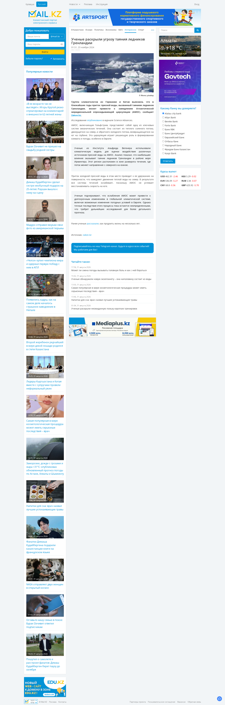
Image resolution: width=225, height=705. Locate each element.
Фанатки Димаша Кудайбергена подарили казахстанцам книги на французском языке (41, 544)
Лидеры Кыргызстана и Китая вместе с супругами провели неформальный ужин (44, 382)
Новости (74, 4)
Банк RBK (170, 129)
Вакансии (181, 702)
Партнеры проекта (138, 702)
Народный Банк (173, 145)
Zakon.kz (76, 115)
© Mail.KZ (43, 702)
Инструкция (101, 4)
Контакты (62, 702)
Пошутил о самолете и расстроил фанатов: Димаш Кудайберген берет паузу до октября (43, 662)
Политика (98, 30)
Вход (196, 4)
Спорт (141, 30)
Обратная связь (194, 702)
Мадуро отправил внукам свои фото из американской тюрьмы (45, 224)
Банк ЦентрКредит (175, 133)
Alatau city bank (173, 113)
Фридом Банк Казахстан (177, 149)
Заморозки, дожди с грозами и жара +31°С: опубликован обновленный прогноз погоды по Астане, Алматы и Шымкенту (45, 466)
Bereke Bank (171, 121)
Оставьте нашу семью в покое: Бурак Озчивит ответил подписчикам (44, 621)
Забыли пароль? (34, 58)
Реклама (88, 4)
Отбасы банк (171, 141)
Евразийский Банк (174, 137)
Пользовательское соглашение (161, 702)
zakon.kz (87, 234)
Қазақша (30, 4)
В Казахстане (77, 30)
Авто (120, 30)
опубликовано (94, 120)
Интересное (130, 30)
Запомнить (58, 58)
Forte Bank (170, 125)
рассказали (92, 223)
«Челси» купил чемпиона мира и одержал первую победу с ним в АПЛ (44, 261)
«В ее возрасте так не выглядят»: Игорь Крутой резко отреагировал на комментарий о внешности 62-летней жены (45, 106)
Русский (42, 4)
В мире (89, 30)
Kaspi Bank (170, 153)
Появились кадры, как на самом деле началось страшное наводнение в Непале (41, 302)
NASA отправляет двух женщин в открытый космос (44, 583)
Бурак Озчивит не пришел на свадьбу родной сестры (43, 146)
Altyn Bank (170, 117)
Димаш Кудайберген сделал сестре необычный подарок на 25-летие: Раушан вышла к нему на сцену (44, 184)
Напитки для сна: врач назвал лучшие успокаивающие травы (44, 505)
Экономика (110, 30)
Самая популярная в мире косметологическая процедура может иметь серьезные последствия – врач (44, 423)
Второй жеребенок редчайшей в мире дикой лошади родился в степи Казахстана (44, 343)
